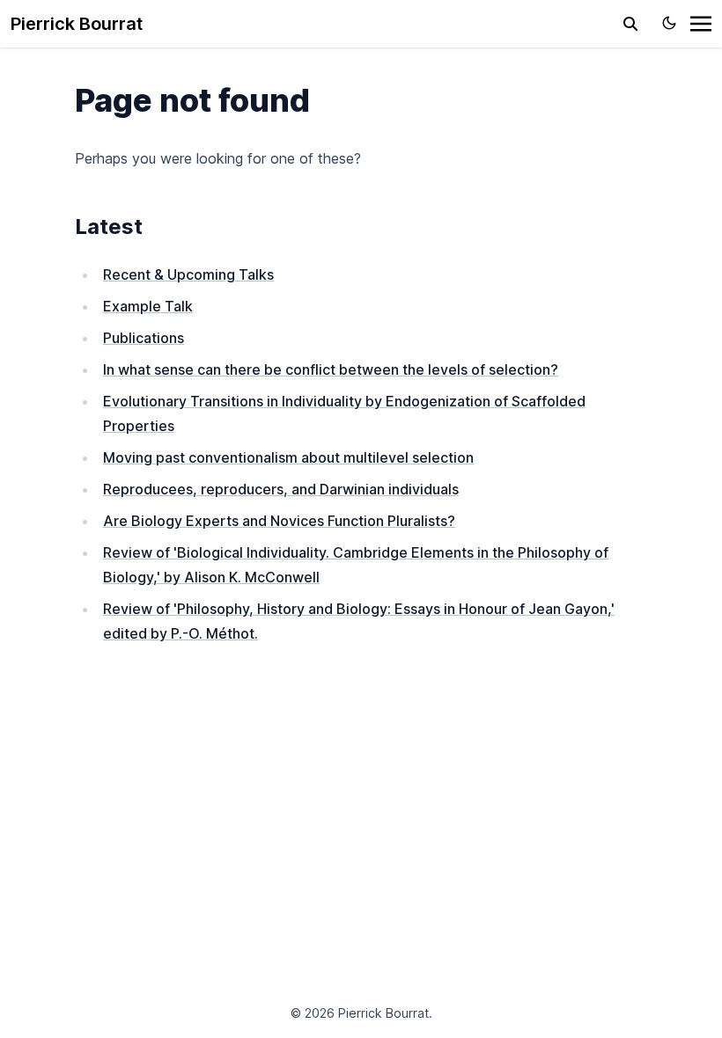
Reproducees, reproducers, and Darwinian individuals (281, 489)
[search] (630, 24)
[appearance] (669, 23)
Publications (143, 338)
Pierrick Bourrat (77, 23)
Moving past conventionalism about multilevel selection (288, 457)
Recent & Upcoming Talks (188, 274)
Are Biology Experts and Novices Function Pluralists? (279, 521)
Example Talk (148, 306)
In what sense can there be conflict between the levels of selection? (330, 369)
